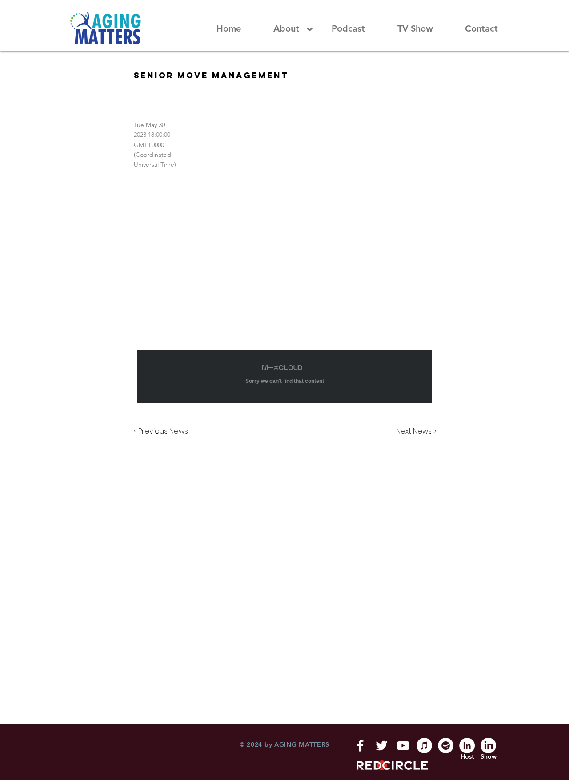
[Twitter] (381, 745)
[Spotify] (445, 745)
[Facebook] (360, 745)
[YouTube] (403, 745)
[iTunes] (424, 745)
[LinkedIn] (467, 745)
